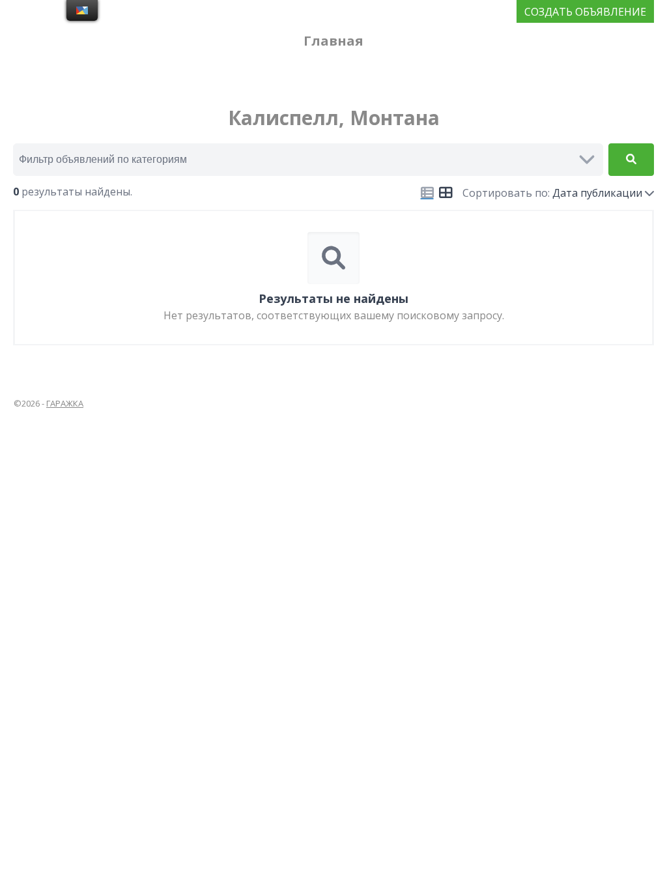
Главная (333, 41)
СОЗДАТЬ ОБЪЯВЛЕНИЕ (585, 12)
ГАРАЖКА (64, 403)
